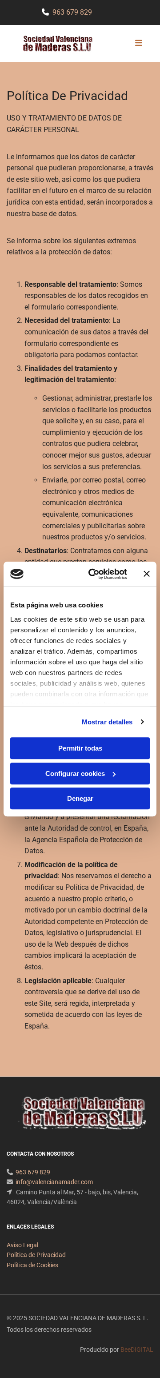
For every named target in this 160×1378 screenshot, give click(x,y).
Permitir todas (80, 748)
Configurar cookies (75, 773)
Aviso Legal (22, 1245)
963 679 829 (72, 12)
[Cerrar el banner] (147, 574)
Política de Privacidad (36, 1254)
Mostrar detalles (107, 722)
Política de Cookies (32, 1265)
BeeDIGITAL (136, 1349)
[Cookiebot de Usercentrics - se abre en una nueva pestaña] (93, 574)
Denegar (80, 798)
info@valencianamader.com (54, 1181)
